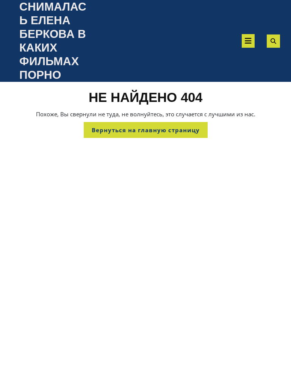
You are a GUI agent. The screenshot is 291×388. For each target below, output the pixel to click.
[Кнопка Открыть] (248, 41)
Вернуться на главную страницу (150, 132)
